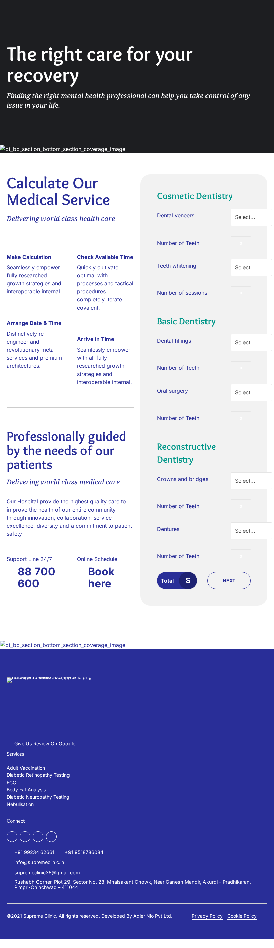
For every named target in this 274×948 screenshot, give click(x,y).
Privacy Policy (207, 916)
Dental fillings (174, 340)
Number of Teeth (178, 243)
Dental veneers (175, 215)
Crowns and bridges (182, 479)
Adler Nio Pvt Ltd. (152, 916)
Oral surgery (172, 390)
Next (229, 580)
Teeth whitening (176, 265)
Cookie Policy (242, 916)
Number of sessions (182, 292)
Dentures (168, 529)
